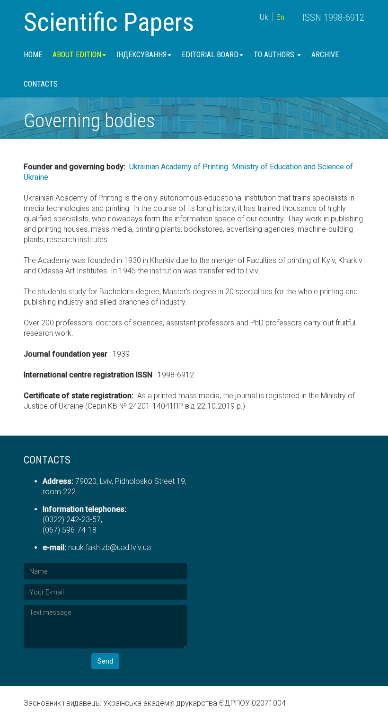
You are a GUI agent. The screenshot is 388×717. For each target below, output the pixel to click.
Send (105, 661)
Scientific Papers (109, 22)
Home (33, 54)
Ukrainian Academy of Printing (178, 166)
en (280, 17)
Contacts (41, 83)
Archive (325, 54)
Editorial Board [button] (210, 54)
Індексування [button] (141, 54)
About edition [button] (77, 54)
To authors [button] (275, 54)
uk (264, 17)
